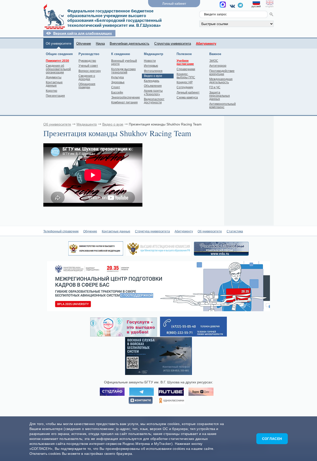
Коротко (51, 90)
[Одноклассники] (171, 401)
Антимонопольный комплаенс (222, 105)
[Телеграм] (240, 6)
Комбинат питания (124, 102)
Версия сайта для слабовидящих (82, 33)
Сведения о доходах (87, 77)
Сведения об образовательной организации (58, 69)
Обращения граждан (87, 85)
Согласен (272, 439)
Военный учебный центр (124, 62)
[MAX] (223, 6)
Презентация (55, 95)
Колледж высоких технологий (123, 70)
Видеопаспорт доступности (154, 100)
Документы (53, 77)
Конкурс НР (185, 82)
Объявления (153, 86)
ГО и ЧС (214, 87)
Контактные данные (54, 84)
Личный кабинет (188, 92)
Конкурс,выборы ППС (186, 75)
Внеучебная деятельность (129, 43)
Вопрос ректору (90, 71)
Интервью (151, 65)
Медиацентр (87, 124)
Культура (117, 77)
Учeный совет (88, 65)
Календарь (151, 81)
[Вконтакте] (233, 6)
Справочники (186, 69)
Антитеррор (217, 65)
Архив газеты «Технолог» (153, 92)
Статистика (235, 231)
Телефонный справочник (61, 231)
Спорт (115, 87)
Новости (150, 60)
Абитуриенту (184, 231)
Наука (100, 43)
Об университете (58, 43)
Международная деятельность (221, 80)
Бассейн (117, 92)
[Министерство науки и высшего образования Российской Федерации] (95, 254)
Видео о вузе (153, 76)
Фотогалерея (153, 71)
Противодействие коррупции (222, 72)
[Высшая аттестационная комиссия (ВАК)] (158, 254)
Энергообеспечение (125, 97)
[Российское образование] (221, 254)
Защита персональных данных (219, 96)
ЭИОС (213, 60)
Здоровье (118, 82)
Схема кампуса (187, 97)
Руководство (87, 60)
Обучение (83, 43)
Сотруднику (185, 87)
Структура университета (172, 43)
